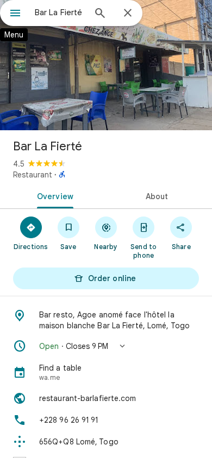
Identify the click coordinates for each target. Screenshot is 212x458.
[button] (106, 346)
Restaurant (32, 175)
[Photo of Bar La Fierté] (106, 65)
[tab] (53, 195)
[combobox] (60, 12)
